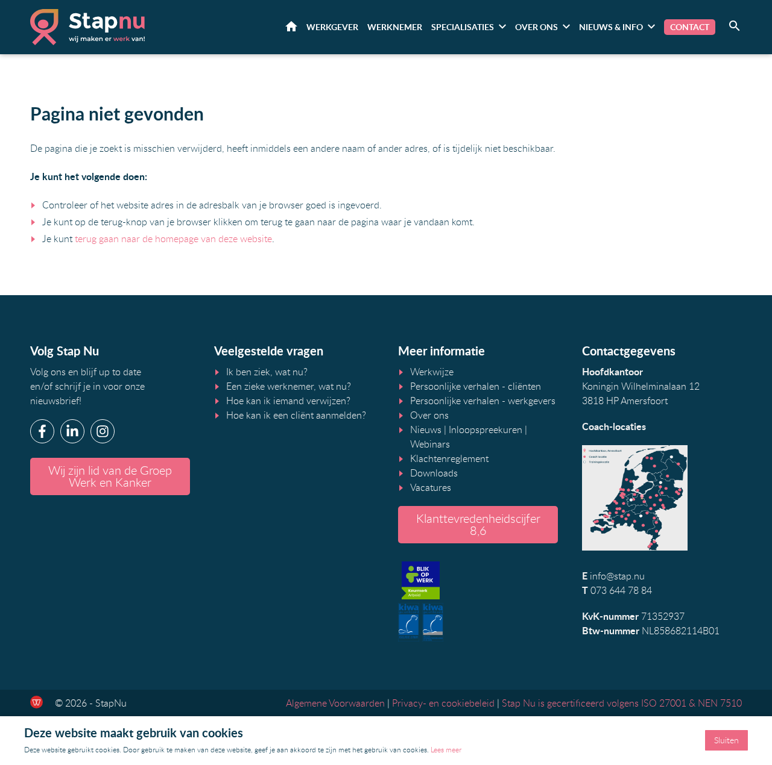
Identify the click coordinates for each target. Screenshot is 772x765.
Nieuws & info (611, 27)
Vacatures (430, 487)
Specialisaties (462, 27)
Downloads (434, 472)
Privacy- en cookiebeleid (443, 703)
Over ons (536, 27)
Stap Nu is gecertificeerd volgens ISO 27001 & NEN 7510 (622, 703)
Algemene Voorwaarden (335, 703)
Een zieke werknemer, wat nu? (288, 386)
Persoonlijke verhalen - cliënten (475, 386)
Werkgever (332, 27)
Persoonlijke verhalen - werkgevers (482, 400)
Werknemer (394, 27)
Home (291, 26)
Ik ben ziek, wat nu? (267, 371)
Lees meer (446, 749)
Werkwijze (432, 371)
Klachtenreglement (449, 458)
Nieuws (425, 429)
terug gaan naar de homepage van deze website (173, 238)
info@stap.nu (617, 575)
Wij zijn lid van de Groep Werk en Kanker (110, 476)
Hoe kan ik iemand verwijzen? (288, 400)
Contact (689, 27)
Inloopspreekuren (485, 429)
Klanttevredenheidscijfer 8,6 (478, 524)
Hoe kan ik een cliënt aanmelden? (296, 415)
